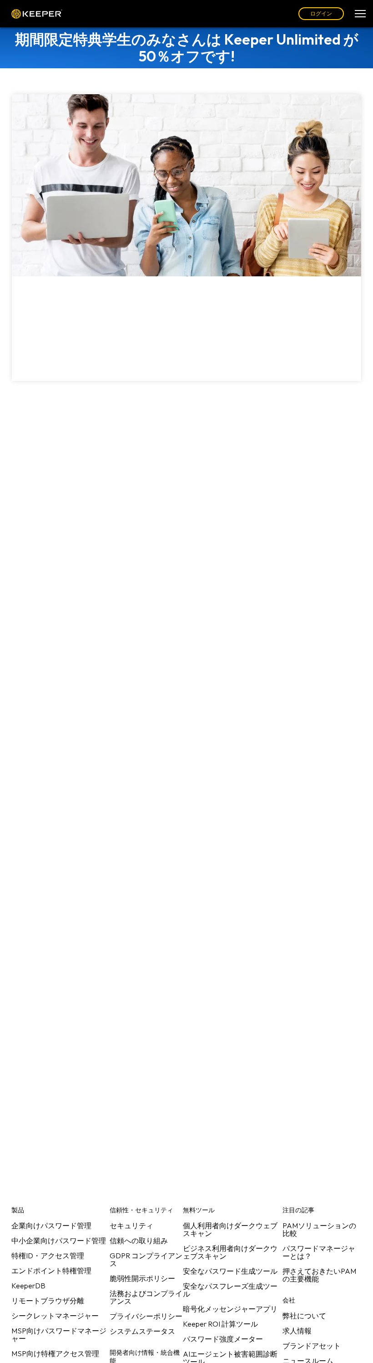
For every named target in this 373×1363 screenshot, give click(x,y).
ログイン (321, 13)
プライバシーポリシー (146, 1316)
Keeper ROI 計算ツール (220, 1323)
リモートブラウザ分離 (47, 1300)
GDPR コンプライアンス (146, 1259)
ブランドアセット (311, 1345)
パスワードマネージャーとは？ (318, 1252)
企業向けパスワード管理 (51, 1225)
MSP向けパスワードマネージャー (58, 1334)
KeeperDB (28, 1285)
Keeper (36, 13)
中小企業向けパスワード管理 (58, 1240)
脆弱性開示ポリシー (142, 1278)
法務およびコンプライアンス (146, 1297)
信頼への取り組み (139, 1240)
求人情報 (297, 1330)
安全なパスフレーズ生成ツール (230, 1290)
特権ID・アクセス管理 (47, 1255)
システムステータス (142, 1331)
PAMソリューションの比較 (319, 1229)
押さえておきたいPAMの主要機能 (319, 1274)
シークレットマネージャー (55, 1315)
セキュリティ (131, 1225)
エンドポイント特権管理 (51, 1270)
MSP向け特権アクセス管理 (55, 1353)
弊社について (304, 1315)
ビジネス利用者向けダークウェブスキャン (230, 1252)
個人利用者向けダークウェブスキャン (230, 1229)
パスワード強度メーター (223, 1338)
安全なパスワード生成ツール (230, 1271)
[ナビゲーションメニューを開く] (360, 14)
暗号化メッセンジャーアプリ (230, 1308)
